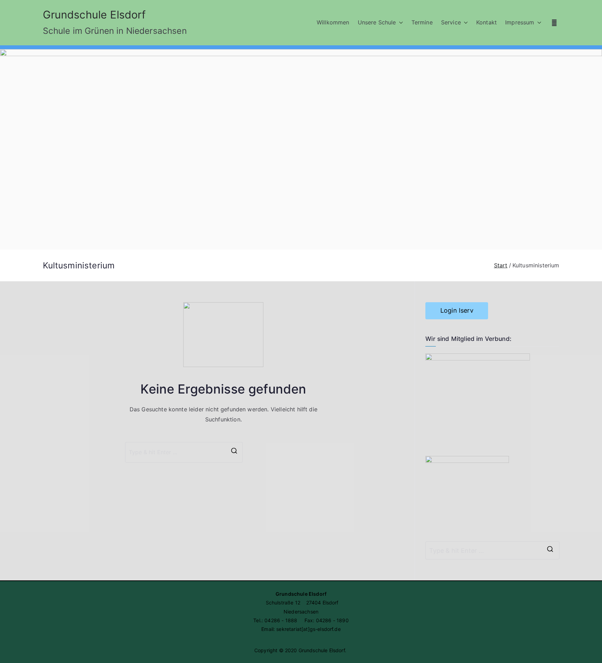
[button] (399, 22)
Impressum (519, 22)
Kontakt (486, 22)
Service (451, 22)
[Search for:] (492, 550)
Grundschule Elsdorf (94, 14)
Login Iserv (456, 310)
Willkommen (333, 22)
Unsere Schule (377, 22)
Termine (422, 22)
